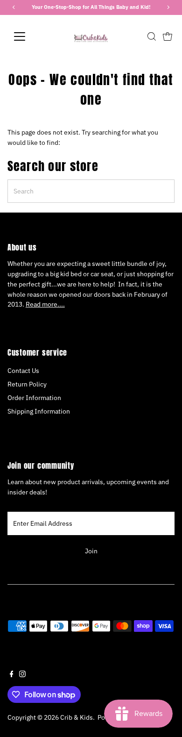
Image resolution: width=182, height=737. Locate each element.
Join (91, 551)
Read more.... (45, 304)
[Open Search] (151, 36)
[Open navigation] (27, 36)
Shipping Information (38, 411)
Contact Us (23, 370)
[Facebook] (11, 675)
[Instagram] (22, 675)
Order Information (34, 398)
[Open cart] (167, 36)
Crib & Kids (76, 717)
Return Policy (27, 384)
